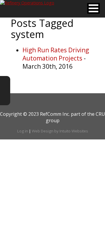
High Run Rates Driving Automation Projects (55, 54)
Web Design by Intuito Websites (60, 131)
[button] (93, 8)
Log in (22, 131)
